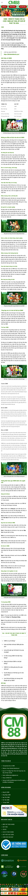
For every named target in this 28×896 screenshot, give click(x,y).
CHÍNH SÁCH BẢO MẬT (8, 837)
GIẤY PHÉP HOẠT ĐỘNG (8, 834)
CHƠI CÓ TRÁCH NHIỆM (8, 832)
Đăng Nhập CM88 (6, 795)
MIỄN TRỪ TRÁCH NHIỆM (8, 824)
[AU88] (14, 889)
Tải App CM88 (6, 802)
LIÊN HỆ (4, 829)
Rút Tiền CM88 (6, 800)
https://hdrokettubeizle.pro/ (11, 54)
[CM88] (14, 2)
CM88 (2, 27)
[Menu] (2, 2)
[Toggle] (2, 641)
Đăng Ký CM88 (6, 792)
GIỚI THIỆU (5, 827)
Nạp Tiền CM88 (6, 797)
